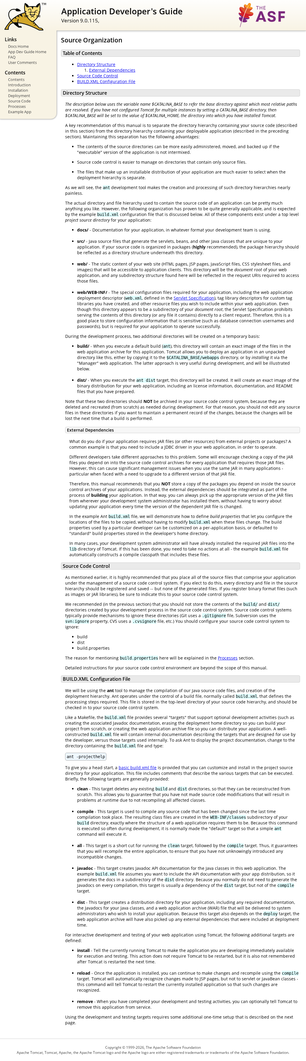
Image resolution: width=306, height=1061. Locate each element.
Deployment (19, 95)
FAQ (12, 57)
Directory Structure (96, 64)
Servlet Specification (194, 298)
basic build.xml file (138, 767)
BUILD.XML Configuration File (106, 81)
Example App (19, 111)
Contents (16, 79)
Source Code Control (97, 76)
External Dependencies (112, 70)
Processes (17, 106)
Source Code (19, 101)
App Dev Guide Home (27, 51)
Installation (18, 90)
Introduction (19, 85)
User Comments (22, 62)
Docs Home (18, 46)
